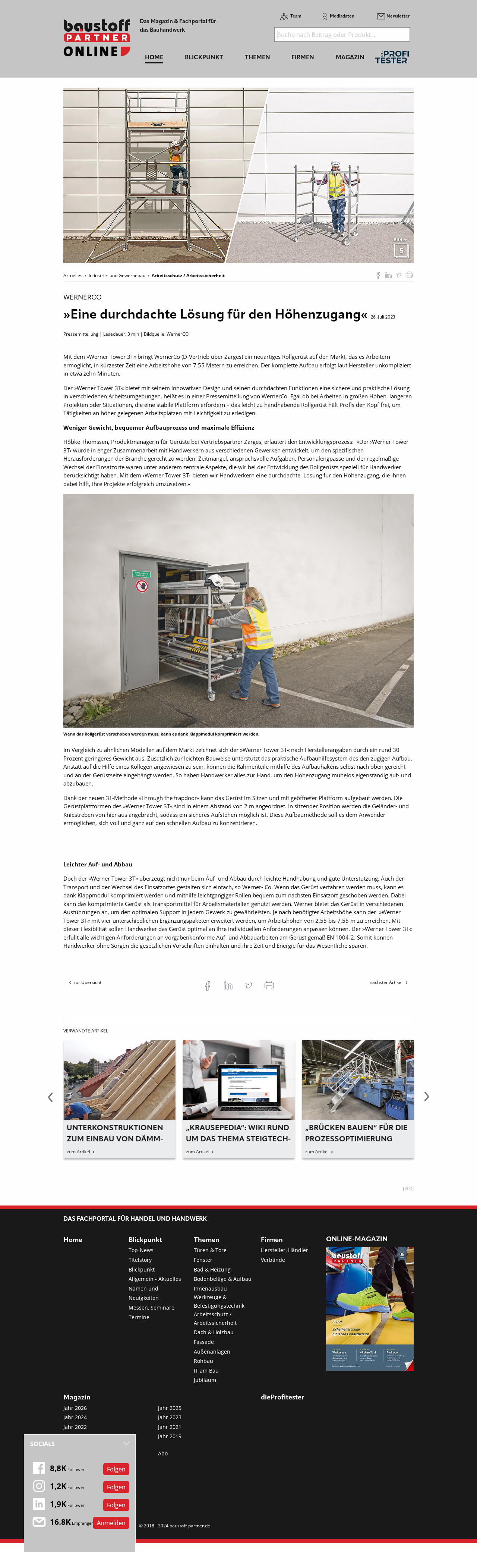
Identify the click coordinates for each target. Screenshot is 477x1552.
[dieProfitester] (392, 59)
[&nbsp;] (238, 174)
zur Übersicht (87, 982)
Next (426, 1101)
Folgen (116, 1469)
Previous (50, 1101)
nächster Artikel (387, 982)
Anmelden (111, 1523)
